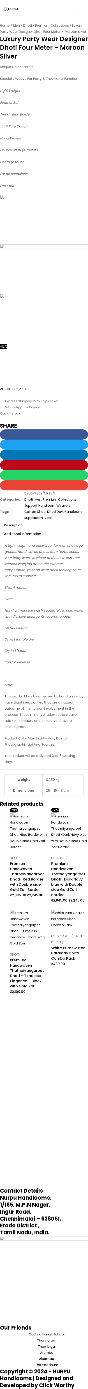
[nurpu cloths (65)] (44, 219)
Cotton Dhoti (35, 511)
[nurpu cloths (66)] (44, 269)
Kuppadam (33, 518)
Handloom (73, 511)
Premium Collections (52, 25)
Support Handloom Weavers (47, 505)
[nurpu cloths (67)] (44, 318)
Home (5, 25)
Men (16, 25)
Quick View (28, 846)
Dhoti (27, 25)
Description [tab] (13, 525)
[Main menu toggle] (78, 9)
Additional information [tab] (22, 534)
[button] (44, 434)
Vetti (48, 518)
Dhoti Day (55, 511)
